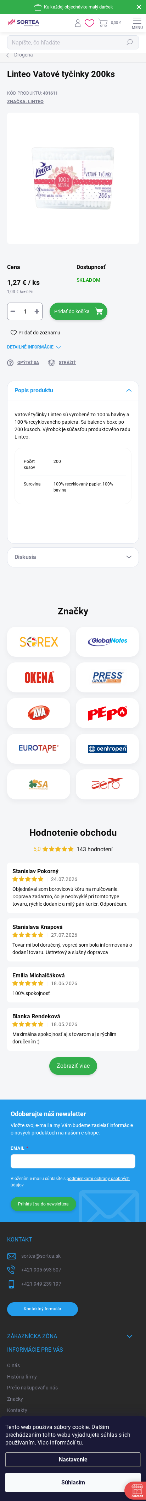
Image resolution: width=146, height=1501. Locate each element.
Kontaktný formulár (42, 1308)
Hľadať (129, 42)
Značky (15, 1399)
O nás (13, 1365)
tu (79, 1442)
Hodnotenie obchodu (73, 832)
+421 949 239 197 (41, 1284)
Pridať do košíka (72, 311)
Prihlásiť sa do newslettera (43, 1204)
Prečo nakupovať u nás (32, 1387)
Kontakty (17, 1410)
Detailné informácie (30, 347)
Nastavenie (73, 1459)
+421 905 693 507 (41, 1270)
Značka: (25, 101)
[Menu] (137, 23)
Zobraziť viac (73, 1065)
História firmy (22, 1377)
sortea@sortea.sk (41, 1256)
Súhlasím (73, 1482)
